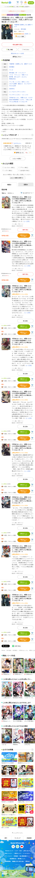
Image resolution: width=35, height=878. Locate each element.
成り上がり (17, 77)
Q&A (20, 850)
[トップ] (5, 2)
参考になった (20, 152)
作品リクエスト (8, 853)
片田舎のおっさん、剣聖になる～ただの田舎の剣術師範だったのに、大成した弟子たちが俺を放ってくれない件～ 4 (22, 341)
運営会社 (27, 861)
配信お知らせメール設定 (17, 53)
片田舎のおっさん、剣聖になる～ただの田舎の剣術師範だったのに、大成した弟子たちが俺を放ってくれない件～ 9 (22, 597)
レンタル (18, 82)
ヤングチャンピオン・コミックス (18, 95)
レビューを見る (17, 158)
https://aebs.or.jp (12, 875)
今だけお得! (12, 86)
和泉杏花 (15, 744)
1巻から (4, 193)
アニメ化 (11, 82)
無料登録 (31, 3)
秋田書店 (11, 67)
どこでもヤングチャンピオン (17, 92)
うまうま (4, 744)
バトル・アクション (15, 75)
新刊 (6, 838)
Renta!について (9, 850)
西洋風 (11, 77)
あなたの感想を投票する (16, 178)
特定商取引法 (13, 858)
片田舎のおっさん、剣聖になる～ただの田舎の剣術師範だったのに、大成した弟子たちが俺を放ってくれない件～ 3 (22, 288)
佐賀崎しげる (23, 25)
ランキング (17, 838)
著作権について (21, 858)
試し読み (25, 321)
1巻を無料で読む (17, 44)
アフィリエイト (8, 856)
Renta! (3, 650)
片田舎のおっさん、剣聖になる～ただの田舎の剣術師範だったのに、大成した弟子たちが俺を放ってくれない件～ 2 (22, 244)
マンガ (11, 70)
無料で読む (25, 230)
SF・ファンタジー (20, 73)
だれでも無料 (13, 84)
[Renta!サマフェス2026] (9, 3)
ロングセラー (28, 84)
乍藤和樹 (16, 25)
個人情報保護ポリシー (25, 856)
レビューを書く (21, 36)
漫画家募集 (8, 861)
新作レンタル (25, 82)
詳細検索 (29, 838)
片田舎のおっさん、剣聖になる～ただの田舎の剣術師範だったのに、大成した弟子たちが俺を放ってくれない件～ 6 (22, 447)
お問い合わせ (26, 850)
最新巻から (11, 193)
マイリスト (26, 49)
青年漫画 (23, 29)
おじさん (24, 77)
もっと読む (27, 221)
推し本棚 (10, 49)
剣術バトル (25, 75)
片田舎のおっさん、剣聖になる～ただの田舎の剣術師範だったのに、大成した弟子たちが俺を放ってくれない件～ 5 (22, 394)
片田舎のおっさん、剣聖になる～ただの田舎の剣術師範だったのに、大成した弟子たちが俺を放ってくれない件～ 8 (22, 548)
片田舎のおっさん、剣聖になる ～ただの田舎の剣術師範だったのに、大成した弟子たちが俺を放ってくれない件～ (20, 99)
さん (17, 143)
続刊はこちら (17, 56)
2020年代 (11, 89)
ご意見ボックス (17, 853)
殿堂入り (20, 84)
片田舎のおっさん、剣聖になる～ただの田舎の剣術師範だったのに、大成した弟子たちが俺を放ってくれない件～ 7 (22, 500)
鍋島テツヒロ (28, 64)
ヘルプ (16, 850)
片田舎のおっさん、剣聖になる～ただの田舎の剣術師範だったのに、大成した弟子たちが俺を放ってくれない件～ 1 (22, 199)
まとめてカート (27, 193)
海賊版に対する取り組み (18, 861)
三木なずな (27, 744)
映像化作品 (12, 79)
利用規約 (16, 856)
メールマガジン (26, 853)
